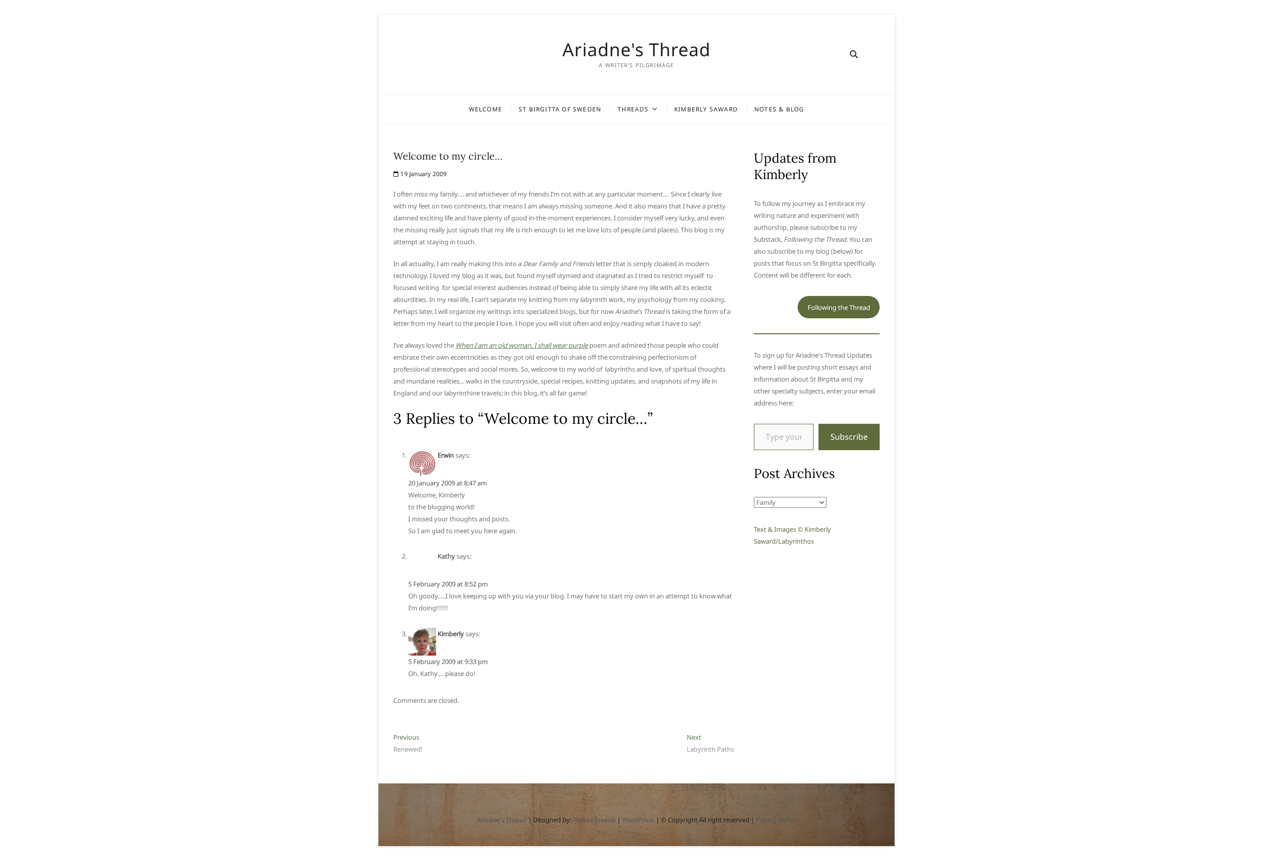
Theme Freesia (594, 819)
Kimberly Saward (706, 109)
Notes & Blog (779, 109)
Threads (633, 109)
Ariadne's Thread (636, 50)
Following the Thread (839, 307)
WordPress (638, 819)
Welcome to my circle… (448, 156)
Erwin (446, 455)
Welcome (485, 109)
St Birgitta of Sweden (560, 109)
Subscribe (849, 436)
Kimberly (451, 633)
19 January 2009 (423, 174)
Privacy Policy (776, 819)
